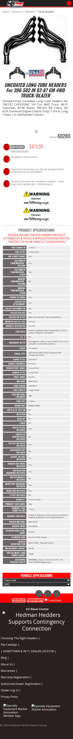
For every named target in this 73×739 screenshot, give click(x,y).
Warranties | (9, 671)
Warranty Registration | (16, 677)
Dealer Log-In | (11, 690)
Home (6, 11)
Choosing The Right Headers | (20, 638)
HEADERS (30, 11)
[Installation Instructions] (36, 198)
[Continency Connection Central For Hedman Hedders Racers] (36, 621)
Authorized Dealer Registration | (22, 684)
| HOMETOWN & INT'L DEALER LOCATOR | (28, 651)
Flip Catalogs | (10, 644)
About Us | (8, 664)
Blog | (5, 658)
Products (17, 11)
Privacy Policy (9, 697)
